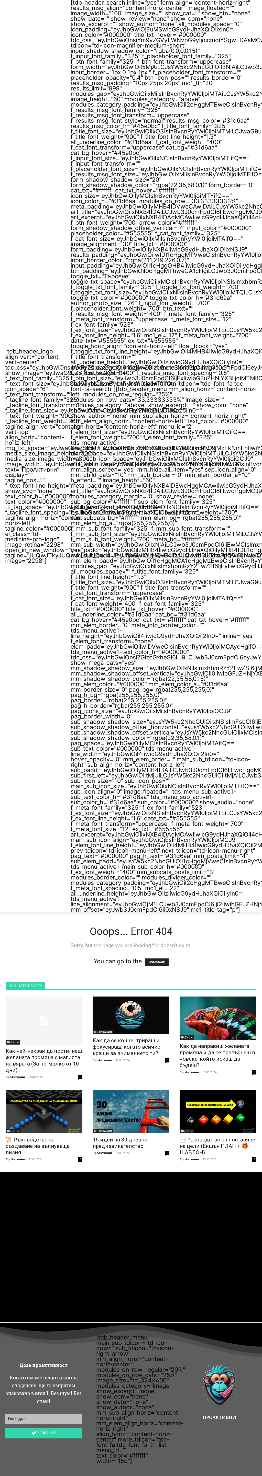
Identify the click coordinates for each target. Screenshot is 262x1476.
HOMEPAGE (157, 962)
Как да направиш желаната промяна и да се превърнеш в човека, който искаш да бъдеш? (217, 1055)
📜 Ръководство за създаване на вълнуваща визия (38, 1146)
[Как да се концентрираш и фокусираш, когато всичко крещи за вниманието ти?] (131, 1015)
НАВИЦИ (13, 1042)
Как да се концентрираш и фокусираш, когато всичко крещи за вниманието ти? (126, 1046)
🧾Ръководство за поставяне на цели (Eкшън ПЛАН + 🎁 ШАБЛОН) (217, 1146)
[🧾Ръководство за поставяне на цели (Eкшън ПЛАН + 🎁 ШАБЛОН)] (218, 1111)
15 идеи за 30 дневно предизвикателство (120, 1143)
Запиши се (47, 1433)
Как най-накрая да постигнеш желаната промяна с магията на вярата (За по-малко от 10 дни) (44, 1060)
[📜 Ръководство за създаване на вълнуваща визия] (44, 1111)
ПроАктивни (15, 1077)
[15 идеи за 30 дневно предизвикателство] (131, 1111)
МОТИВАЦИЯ (103, 1032)
